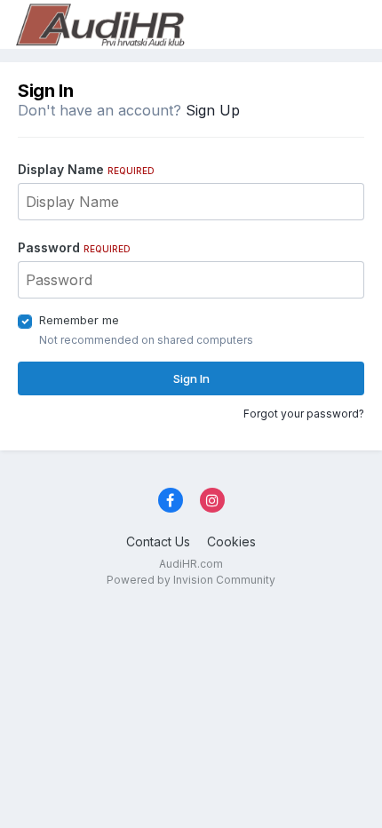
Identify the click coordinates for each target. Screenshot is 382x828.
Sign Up (213, 110)
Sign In (191, 378)
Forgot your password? (303, 413)
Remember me (79, 320)
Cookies (231, 541)
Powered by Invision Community (191, 579)
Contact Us (158, 541)
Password (74, 247)
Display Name (86, 169)
